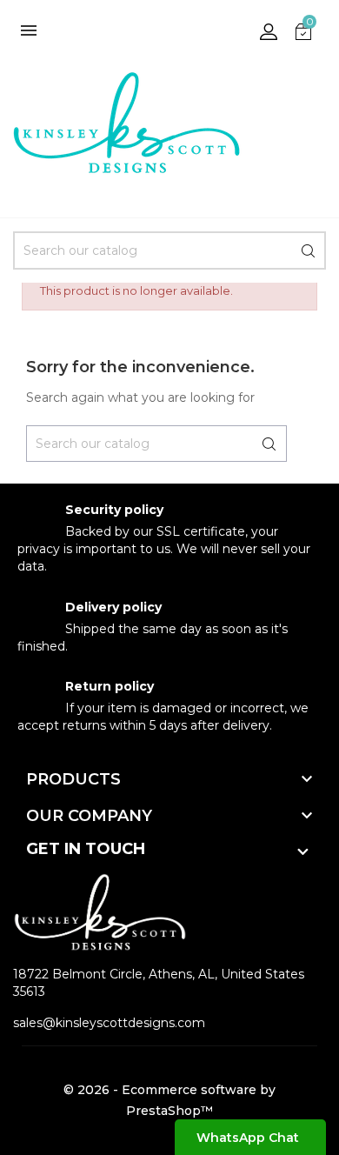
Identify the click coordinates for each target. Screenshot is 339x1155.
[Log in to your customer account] (268, 30)
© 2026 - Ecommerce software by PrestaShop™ (169, 1100)
